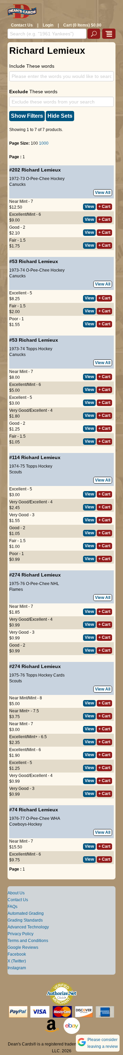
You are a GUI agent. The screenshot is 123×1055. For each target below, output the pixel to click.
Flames (16, 589)
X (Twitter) (17, 961)
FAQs (12, 906)
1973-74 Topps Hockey (30, 348)
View (89, 206)
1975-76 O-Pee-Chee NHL (34, 583)
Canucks (17, 184)
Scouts (15, 472)
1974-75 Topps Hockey (30, 466)
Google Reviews (23, 947)
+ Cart (104, 206)
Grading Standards (25, 920)
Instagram (17, 967)
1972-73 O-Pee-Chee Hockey (37, 178)
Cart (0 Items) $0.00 (82, 25)
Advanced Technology (28, 927)
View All (102, 192)
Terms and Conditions (28, 940)
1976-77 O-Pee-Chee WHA (34, 818)
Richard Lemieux (41, 170)
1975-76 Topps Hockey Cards (37, 675)
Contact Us (22, 25)
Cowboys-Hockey (25, 824)
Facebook (17, 954)
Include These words (31, 66)
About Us (16, 893)
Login (48, 25)
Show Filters (27, 116)
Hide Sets (59, 116)
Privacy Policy (20, 933)
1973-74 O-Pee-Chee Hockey (37, 270)
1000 (44, 143)
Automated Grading (26, 913)
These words (33, 91)
